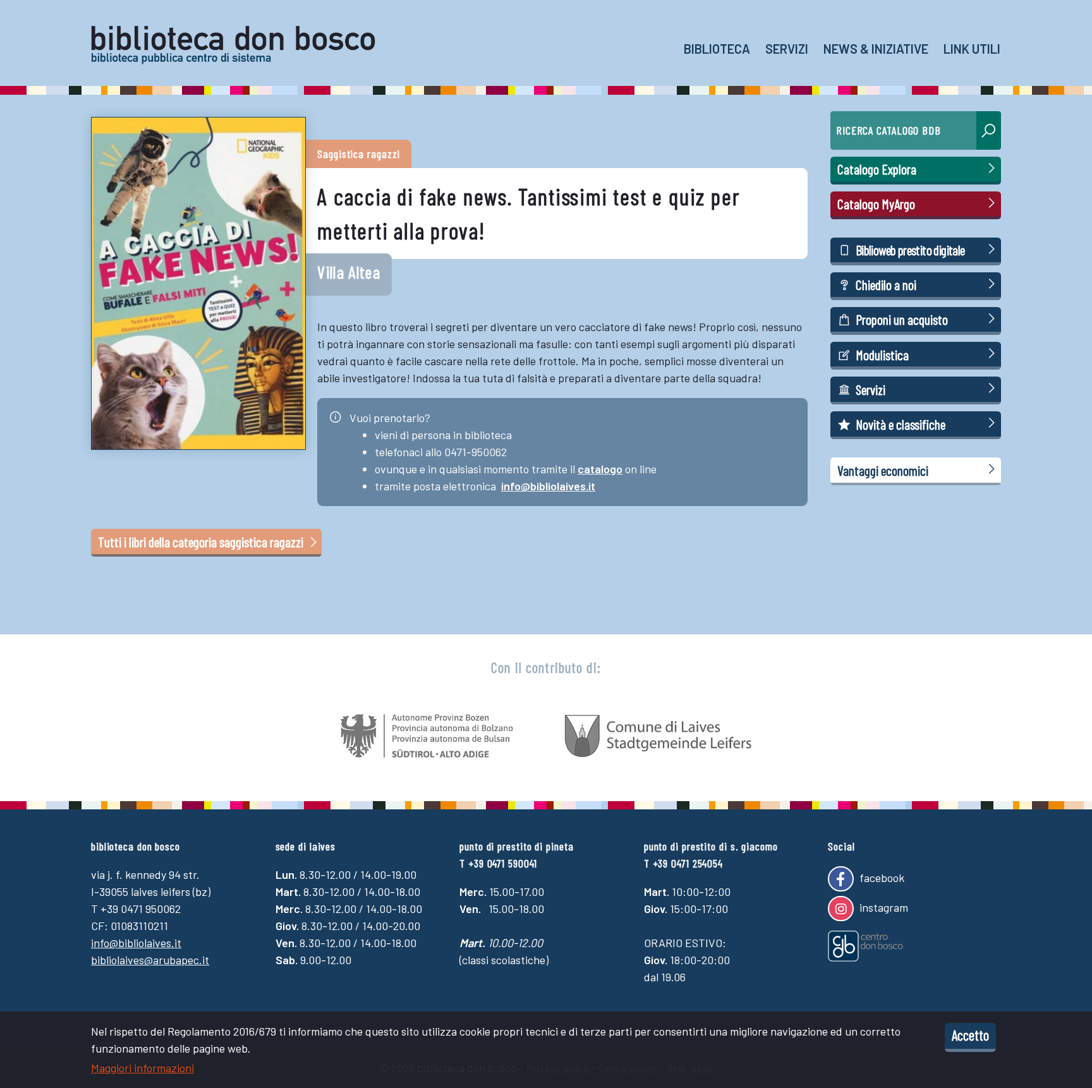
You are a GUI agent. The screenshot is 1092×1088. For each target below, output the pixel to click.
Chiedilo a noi (886, 284)
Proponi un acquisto (902, 319)
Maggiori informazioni (142, 1068)
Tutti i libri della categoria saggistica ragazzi (202, 541)
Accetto (970, 1035)
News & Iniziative (875, 48)
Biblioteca (717, 48)
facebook (880, 878)
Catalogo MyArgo (876, 203)
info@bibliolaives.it (548, 486)
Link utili (971, 48)
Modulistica (882, 354)
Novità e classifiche (900, 424)
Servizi (786, 48)
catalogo (600, 469)
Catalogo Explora (876, 168)
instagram (882, 907)
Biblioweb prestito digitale (910, 249)
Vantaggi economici (882, 470)
